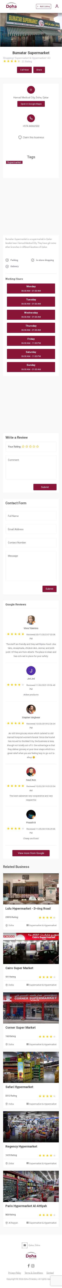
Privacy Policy (14, 1273)
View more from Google (31, 853)
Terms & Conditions (34, 1273)
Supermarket (14, 162)
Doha (11, 925)
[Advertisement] (31, 404)
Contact (50, 1273)
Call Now (24, 70)
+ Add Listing (43, 6)
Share (39, 70)
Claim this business (33, 137)
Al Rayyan (13, 1223)
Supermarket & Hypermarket (43, 925)
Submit (45, 487)
